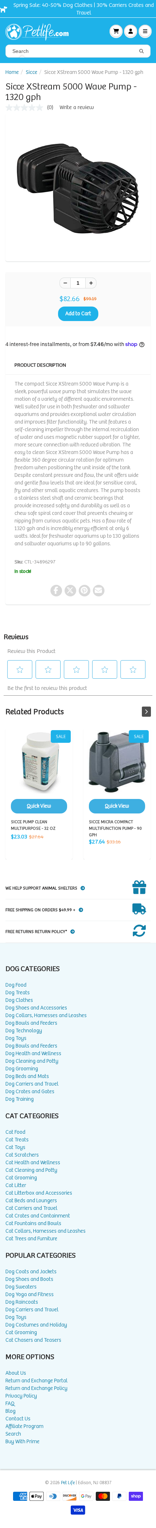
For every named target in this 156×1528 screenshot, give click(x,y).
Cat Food (15, 1132)
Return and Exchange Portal (36, 1381)
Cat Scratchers (22, 1155)
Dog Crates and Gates (29, 1091)
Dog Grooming (21, 1069)
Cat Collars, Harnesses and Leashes (45, 1231)
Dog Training (19, 1099)
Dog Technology (23, 1031)
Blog (10, 1411)
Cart (116, 31)
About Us (15, 1373)
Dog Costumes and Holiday (36, 1325)
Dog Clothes (19, 1000)
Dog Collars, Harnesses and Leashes (46, 1015)
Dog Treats (17, 993)
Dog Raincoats (21, 1302)
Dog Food (15, 985)
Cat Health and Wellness (32, 1162)
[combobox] (78, 51)
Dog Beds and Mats (27, 1076)
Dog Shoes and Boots (29, 1279)
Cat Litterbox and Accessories (38, 1193)
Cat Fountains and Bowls (33, 1223)
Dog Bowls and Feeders (31, 1023)
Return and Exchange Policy (36, 1388)
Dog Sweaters (21, 1287)
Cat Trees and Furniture (31, 1239)
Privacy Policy (21, 1396)
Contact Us (17, 1419)
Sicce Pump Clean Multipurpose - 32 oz (39, 771)
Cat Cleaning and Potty (31, 1170)
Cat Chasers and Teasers (33, 1340)
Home (12, 72)
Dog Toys (15, 1038)
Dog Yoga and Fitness (29, 1294)
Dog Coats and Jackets (31, 1272)
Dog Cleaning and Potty (31, 1061)
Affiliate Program (24, 1426)
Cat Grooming (21, 1178)
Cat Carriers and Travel (31, 1208)
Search (13, 1434)
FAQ (10, 1403)
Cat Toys (15, 1147)
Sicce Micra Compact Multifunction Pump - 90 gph (117, 771)
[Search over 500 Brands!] (141, 51)
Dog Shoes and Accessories (36, 1008)
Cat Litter (15, 1185)
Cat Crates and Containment (37, 1216)
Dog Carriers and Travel (31, 1084)
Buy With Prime (22, 1442)
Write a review (76, 107)
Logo (39, 31)
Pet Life (68, 1483)
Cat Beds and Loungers (31, 1201)
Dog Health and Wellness (33, 1053)
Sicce (31, 72)
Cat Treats (17, 1140)
